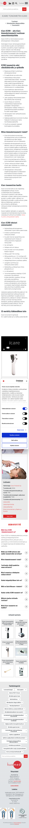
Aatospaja (16, 824)
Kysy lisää (9, 516)
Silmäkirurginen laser (14, 696)
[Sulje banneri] (26, 381)
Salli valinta (14, 440)
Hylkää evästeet (14, 445)
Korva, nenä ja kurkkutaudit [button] (13, 751)
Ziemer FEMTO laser (14, 693)
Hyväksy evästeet (14, 435)
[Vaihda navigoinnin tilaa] (26, 3)
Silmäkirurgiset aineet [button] (13, 727)
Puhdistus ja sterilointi (14, 745)
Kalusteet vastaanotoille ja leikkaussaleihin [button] (14, 741)
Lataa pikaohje (7, 507)
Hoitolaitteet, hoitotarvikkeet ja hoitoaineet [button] (13, 731)
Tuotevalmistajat (8, 689)
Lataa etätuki (14, 785)
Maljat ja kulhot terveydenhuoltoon (14, 724)
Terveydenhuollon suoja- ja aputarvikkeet (14, 748)
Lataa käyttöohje (8, 504)
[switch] (25, 413)
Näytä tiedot (20, 430)
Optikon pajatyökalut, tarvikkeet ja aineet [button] (14, 738)
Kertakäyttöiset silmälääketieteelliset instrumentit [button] (14, 716)
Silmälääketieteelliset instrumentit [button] (14, 712)
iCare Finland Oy (16, 486)
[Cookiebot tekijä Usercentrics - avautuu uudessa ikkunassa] (17, 381)
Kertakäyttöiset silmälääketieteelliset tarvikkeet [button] (14, 720)
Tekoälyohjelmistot (14, 705)
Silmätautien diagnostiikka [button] (14, 702)
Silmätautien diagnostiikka (15, 23)
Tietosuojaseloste (17, 822)
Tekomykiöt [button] (20, 689)
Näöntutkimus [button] (13, 699)
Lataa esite (6, 502)
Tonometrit (15, 25)
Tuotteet (21, 3)
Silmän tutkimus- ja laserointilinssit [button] (13, 709)
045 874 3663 (17, 781)
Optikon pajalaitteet (14, 734)
